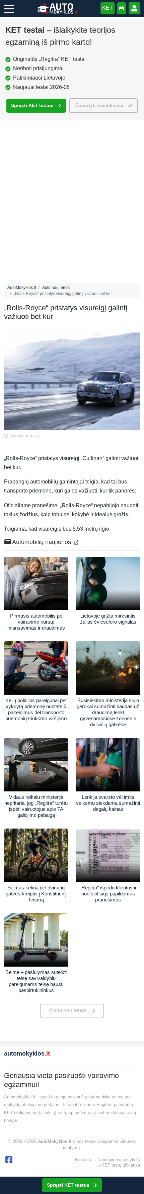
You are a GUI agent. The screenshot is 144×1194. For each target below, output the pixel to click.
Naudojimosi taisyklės (118, 1159)
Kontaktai (84, 1159)
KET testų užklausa (120, 1165)
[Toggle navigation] (9, 8)
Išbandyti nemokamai (98, 105)
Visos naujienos (68, 1010)
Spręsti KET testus (32, 105)
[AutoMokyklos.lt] (57, 8)
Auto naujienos (56, 287)
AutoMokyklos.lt (21, 287)
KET (107, 8)
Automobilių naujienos (42, 542)
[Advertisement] (72, 203)
